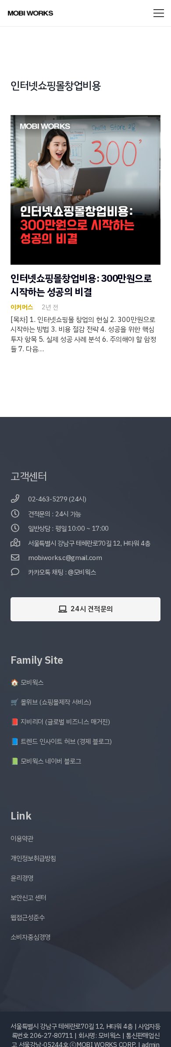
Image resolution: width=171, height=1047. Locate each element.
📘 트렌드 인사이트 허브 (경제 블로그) (61, 741)
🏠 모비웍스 (27, 682)
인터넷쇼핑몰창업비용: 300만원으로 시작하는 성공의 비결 (81, 285)
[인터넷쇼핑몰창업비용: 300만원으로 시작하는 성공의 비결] (85, 120)
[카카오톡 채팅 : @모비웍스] (19, 572)
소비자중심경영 (30, 937)
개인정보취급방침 (33, 858)
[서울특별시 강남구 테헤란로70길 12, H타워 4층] (19, 543)
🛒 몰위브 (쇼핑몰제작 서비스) (51, 702)
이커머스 (22, 307)
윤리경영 (22, 878)
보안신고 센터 (28, 898)
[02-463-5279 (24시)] (19, 499)
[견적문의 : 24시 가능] (19, 514)
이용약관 (22, 839)
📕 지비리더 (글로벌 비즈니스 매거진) (60, 722)
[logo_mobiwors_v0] (30, 13)
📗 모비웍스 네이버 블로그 (46, 761)
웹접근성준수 (28, 917)
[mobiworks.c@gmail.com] (19, 558)
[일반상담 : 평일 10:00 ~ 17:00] (19, 529)
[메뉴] (159, 13)
